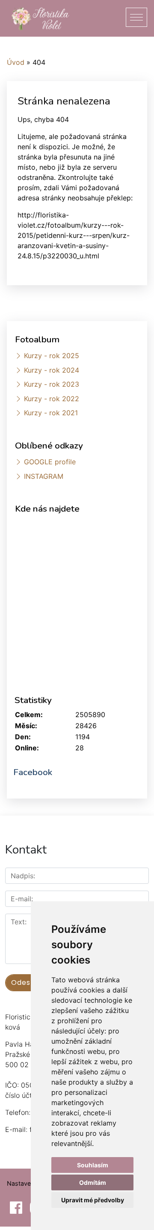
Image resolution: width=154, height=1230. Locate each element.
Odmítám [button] (92, 1182)
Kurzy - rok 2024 (51, 370)
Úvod (15, 62)
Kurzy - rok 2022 (51, 398)
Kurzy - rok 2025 (51, 355)
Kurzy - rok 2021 (51, 412)
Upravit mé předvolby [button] (92, 1200)
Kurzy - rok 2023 (51, 384)
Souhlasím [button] (92, 1165)
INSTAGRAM (43, 476)
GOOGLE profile (50, 461)
